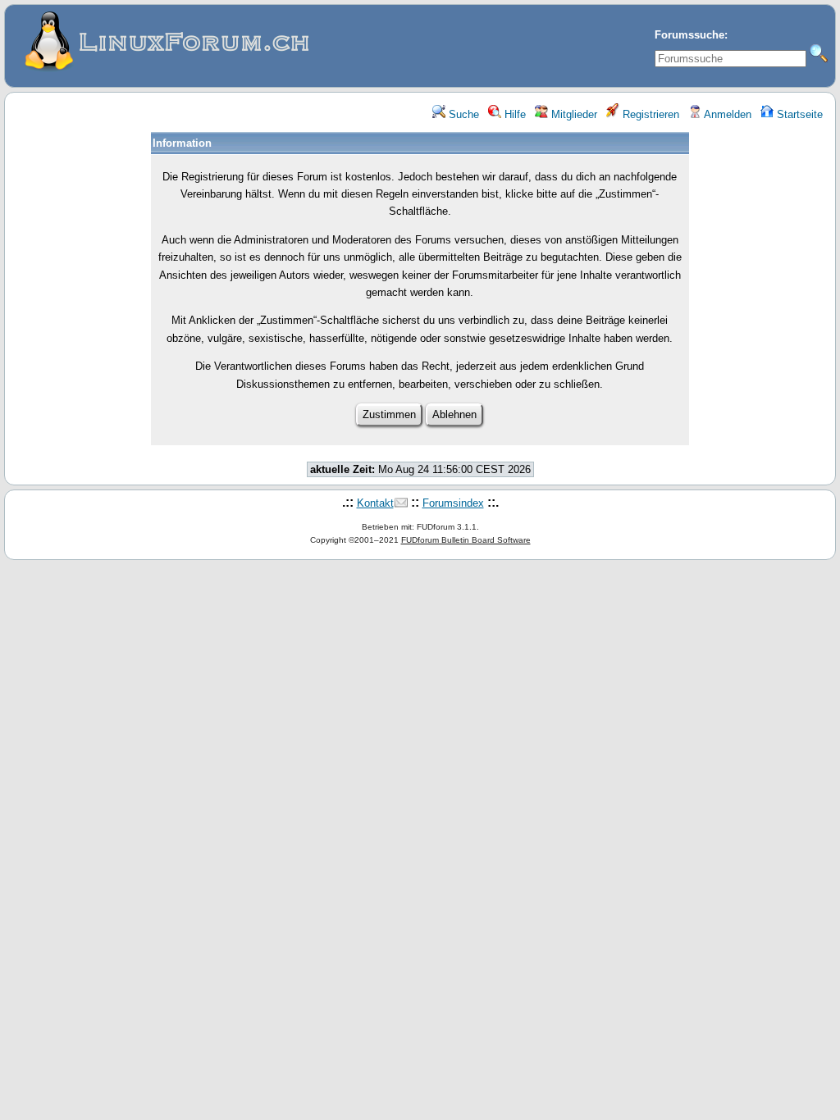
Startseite (798, 114)
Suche (462, 114)
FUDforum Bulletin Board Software (466, 539)
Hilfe (513, 114)
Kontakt (375, 503)
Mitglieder (572, 114)
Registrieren (649, 114)
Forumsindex (453, 503)
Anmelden (726, 114)
